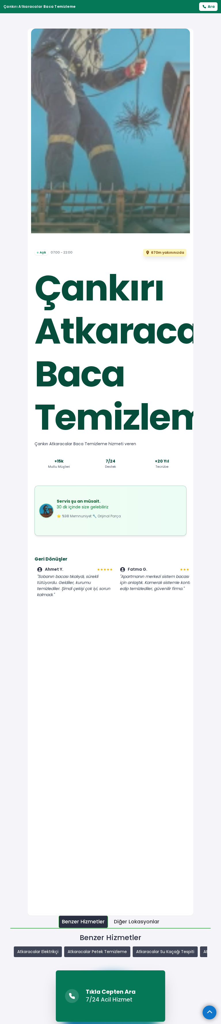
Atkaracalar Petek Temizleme (97, 952)
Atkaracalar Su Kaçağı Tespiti (165, 952)
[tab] (83, 922)
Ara (211, 6)
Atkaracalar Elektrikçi (37, 952)
